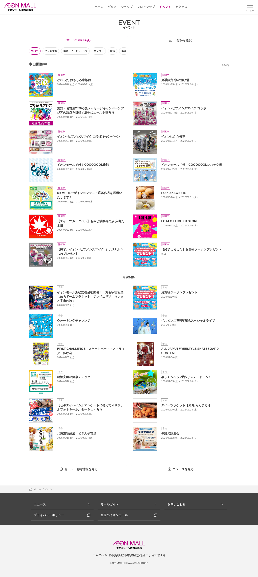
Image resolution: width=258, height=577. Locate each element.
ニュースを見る (183, 469)
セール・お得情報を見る (81, 469)
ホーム (38, 489)
